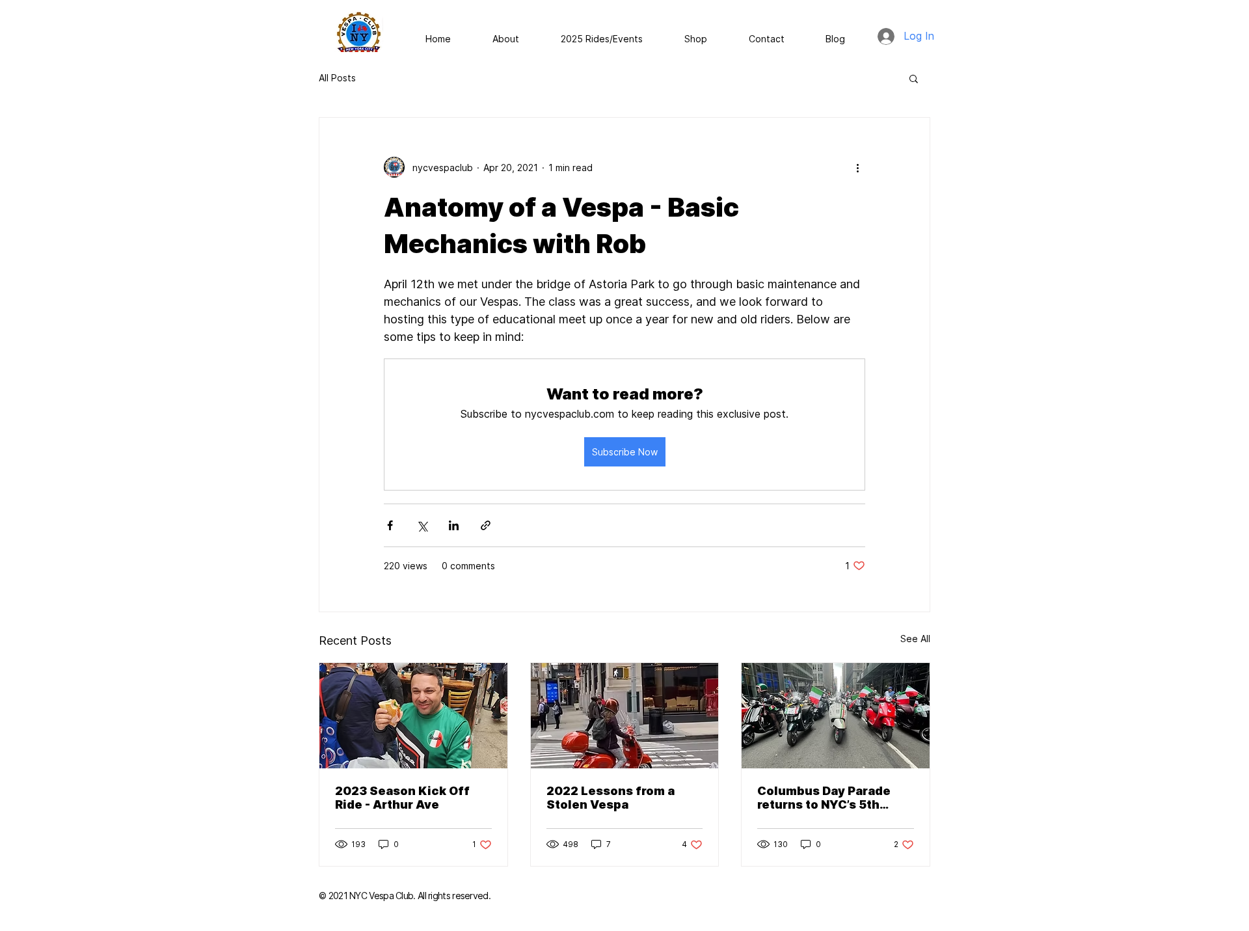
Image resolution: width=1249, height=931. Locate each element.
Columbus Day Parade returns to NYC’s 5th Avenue (824, 797)
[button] (913, 78)
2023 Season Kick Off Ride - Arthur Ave (402, 797)
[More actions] (857, 167)
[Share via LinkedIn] (454, 525)
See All (915, 638)
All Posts (337, 77)
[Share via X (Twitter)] (422, 525)
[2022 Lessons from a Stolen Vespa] (625, 715)
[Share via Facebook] (390, 525)
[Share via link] (485, 525)
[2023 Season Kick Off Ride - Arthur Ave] (413, 715)
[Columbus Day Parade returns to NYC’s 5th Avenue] (836, 715)
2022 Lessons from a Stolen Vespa (610, 797)
